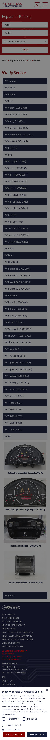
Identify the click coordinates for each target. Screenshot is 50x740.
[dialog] (25, 370)
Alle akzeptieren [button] (14, 735)
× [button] (47, 690)
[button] (25, 729)
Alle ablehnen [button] (37, 735)
